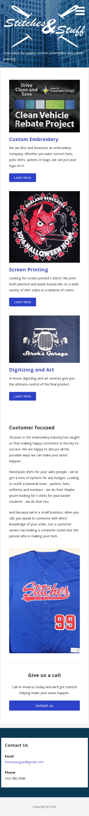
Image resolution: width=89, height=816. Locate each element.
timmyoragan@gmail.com (24, 762)
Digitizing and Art (31, 369)
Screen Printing (28, 269)
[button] (22, 177)
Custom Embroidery (33, 139)
